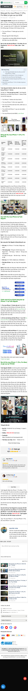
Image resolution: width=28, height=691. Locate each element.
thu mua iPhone (21, 309)
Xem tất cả (24, 561)
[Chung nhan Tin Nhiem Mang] (15, 643)
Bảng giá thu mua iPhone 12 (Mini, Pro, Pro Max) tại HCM (17, 598)
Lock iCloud (21, 113)
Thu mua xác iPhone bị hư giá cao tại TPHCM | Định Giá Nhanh (17, 570)
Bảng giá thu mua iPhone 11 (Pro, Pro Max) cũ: (13, 75)
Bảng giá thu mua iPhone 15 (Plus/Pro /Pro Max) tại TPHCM (17, 575)
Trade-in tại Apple (5, 359)
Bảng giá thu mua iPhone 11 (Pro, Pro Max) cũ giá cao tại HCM (17, 592)
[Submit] (25, 2)
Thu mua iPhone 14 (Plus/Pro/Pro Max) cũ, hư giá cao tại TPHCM (17, 587)
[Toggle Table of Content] (24, 70)
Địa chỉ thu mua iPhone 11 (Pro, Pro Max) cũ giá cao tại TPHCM (14, 83)
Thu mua (8, 10)
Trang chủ (3, 10)
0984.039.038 (8, 608)
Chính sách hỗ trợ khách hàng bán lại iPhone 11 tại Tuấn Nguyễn (14, 79)
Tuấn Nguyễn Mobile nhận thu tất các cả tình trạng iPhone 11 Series (15, 72)
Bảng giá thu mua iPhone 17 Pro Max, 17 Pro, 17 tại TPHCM (18, 581)
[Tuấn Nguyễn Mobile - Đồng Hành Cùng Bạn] (6, 2)
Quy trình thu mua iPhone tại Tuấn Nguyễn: (12, 77)
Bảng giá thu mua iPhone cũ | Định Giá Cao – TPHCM (17, 564)
